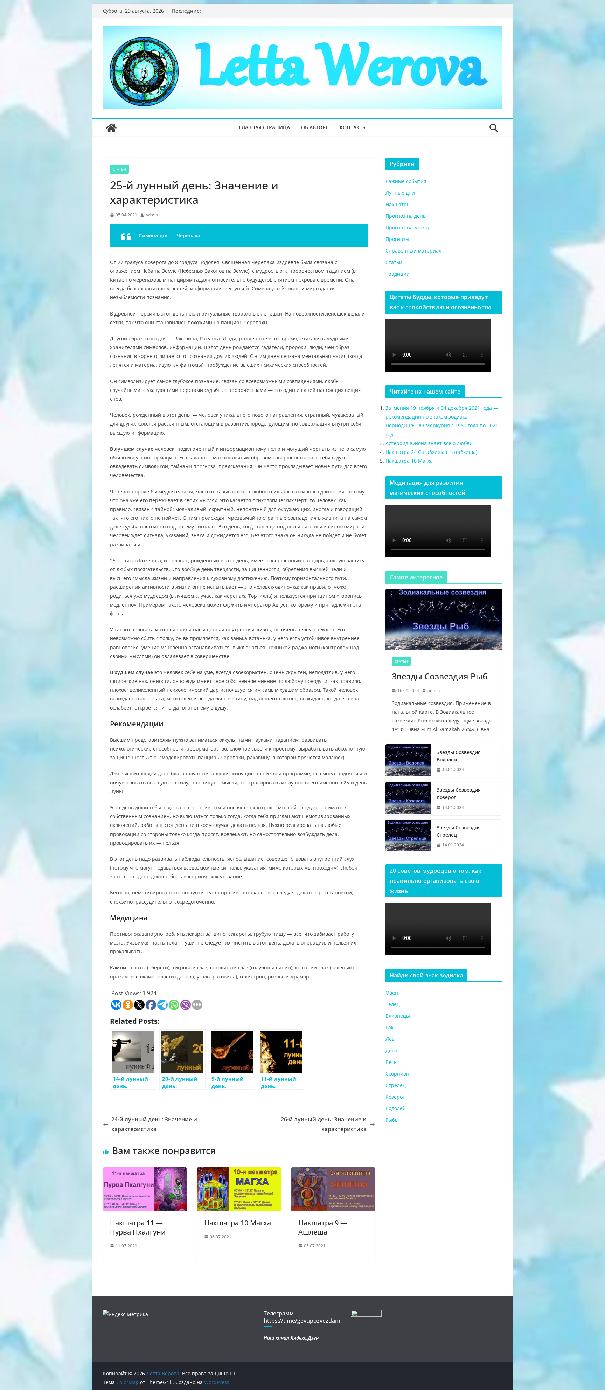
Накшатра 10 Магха (237, 1223)
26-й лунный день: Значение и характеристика (324, 1124)
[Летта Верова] (111, 127)
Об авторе (314, 127)
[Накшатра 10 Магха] (239, 1172)
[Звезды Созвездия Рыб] (443, 619)
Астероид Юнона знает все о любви (429, 443)
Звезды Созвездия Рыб (439, 676)
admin (152, 215)
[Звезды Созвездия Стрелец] (408, 836)
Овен (391, 992)
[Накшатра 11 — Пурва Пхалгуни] (145, 1172)
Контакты (353, 127)
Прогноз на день (405, 216)
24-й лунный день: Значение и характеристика (154, 1124)
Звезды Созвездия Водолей (459, 756)
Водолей (395, 1108)
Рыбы (392, 1119)
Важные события (405, 181)
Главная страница (264, 127)
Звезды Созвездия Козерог (459, 794)
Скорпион (397, 1073)
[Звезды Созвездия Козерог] (408, 799)
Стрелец (395, 1085)
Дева (391, 1050)
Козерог (395, 1096)
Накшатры (398, 204)
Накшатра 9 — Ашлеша (322, 1227)
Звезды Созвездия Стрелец (459, 831)
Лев (390, 1039)
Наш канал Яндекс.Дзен (291, 1337)
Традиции (397, 273)
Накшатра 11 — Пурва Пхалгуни (138, 1227)
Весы (391, 1062)
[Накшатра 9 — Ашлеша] (333, 1172)
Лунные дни (400, 192)
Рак (389, 1027)
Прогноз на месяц (407, 227)
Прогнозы (397, 239)
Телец (392, 1004)
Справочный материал (413, 250)
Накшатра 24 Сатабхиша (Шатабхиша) (431, 452)
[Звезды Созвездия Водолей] (408, 761)
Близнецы (397, 1015)
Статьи (119, 169)
